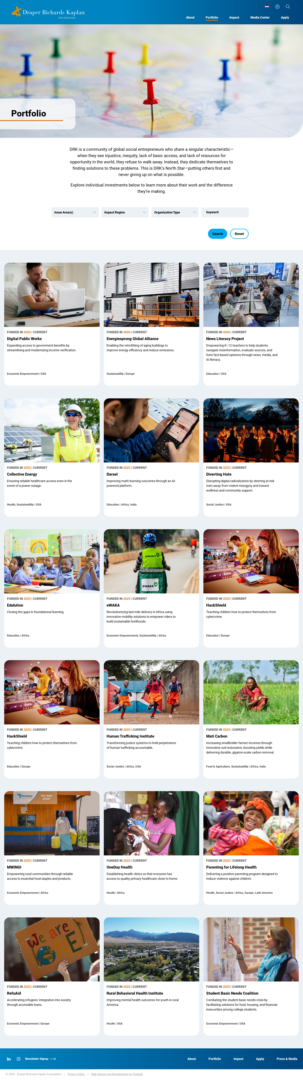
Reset (239, 234)
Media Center (260, 17)
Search (217, 234)
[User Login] (277, 7)
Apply (285, 17)
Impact (234, 17)
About (190, 17)
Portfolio (212, 17)
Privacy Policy (76, 1074)
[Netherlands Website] (267, 7)
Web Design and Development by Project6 (117, 1074)
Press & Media (287, 1059)
